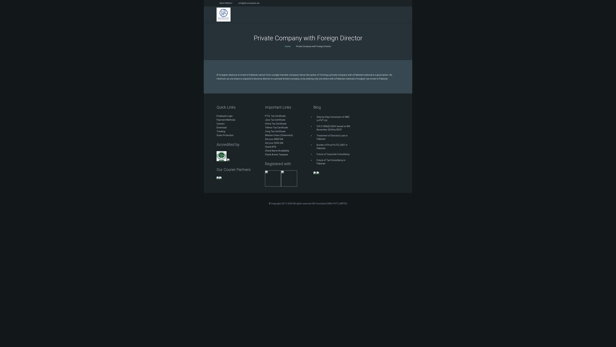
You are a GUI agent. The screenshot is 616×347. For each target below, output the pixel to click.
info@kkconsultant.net (248, 3)
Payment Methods (226, 120)
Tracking (221, 131)
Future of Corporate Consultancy (333, 154)
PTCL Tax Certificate (275, 116)
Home (288, 46)
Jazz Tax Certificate (275, 120)
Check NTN (270, 147)
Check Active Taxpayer (276, 154)
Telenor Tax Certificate (276, 127)
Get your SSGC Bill (274, 143)
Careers (221, 123)
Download (222, 127)
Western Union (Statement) (279, 135)
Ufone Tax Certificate (276, 123)
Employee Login (225, 116)
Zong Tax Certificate (275, 131)
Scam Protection (225, 135)
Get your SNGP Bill (274, 139)
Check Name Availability (277, 150)
